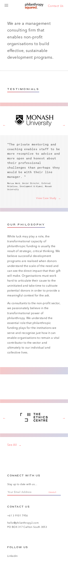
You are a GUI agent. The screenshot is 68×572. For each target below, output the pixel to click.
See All (12, 445)
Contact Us (55, 6)
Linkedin (12, 556)
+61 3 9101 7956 (17, 515)
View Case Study (46, 198)
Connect (52, 492)
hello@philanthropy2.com (23, 522)
